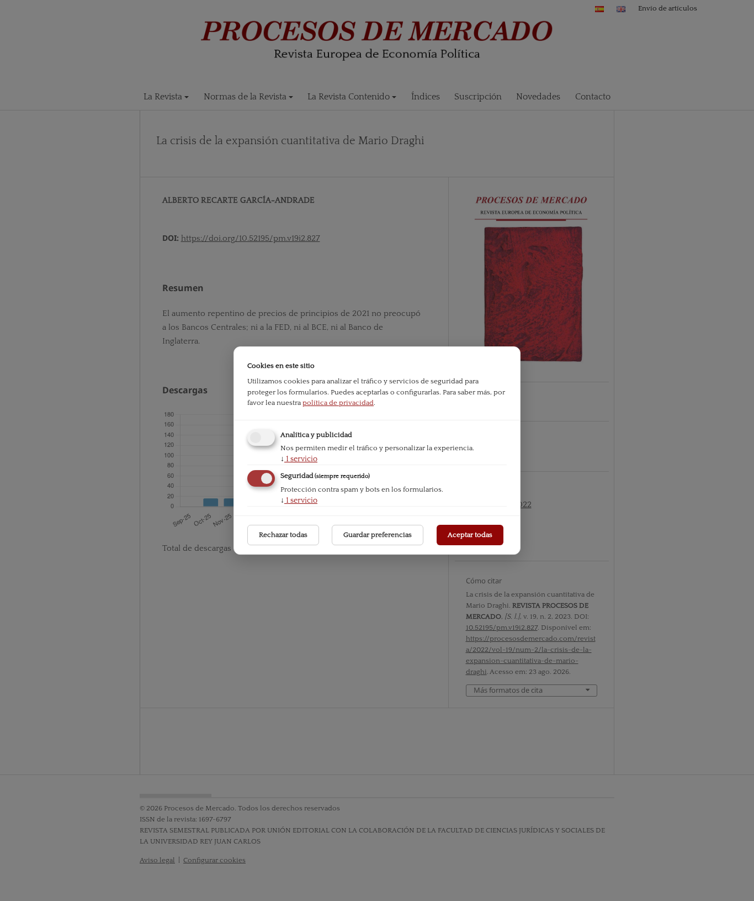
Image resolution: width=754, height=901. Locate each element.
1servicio (298, 459)
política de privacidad (338, 403)
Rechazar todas (283, 535)
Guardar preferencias (377, 535)
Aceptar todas (470, 535)
